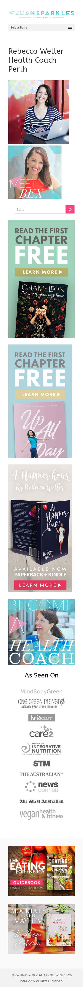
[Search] (70, 209)
